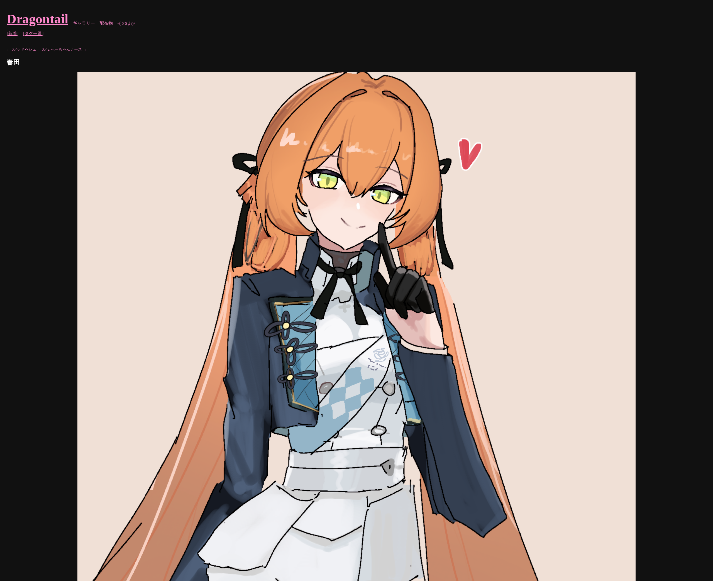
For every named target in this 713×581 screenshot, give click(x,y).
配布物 (106, 23)
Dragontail (37, 18)
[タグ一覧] (33, 33)
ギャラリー (84, 23)
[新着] (12, 33)
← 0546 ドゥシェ (21, 49)
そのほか (126, 23)
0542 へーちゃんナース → (64, 49)
